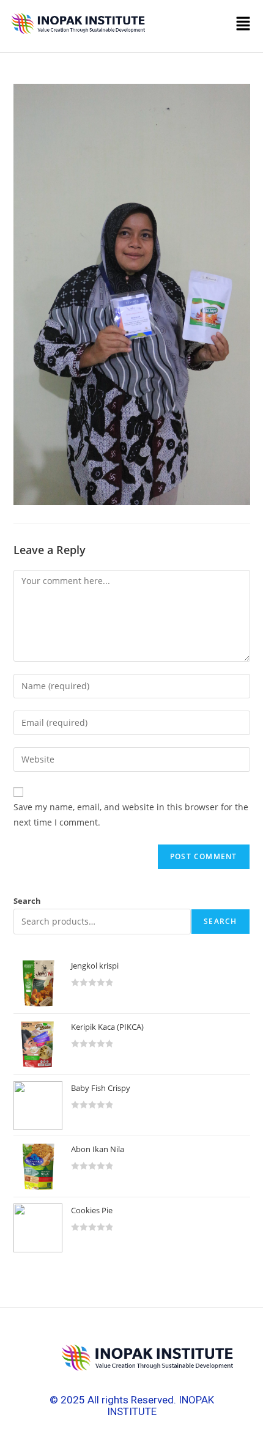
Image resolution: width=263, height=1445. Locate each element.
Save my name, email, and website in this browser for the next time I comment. (130, 814)
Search (27, 900)
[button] (203, 26)
